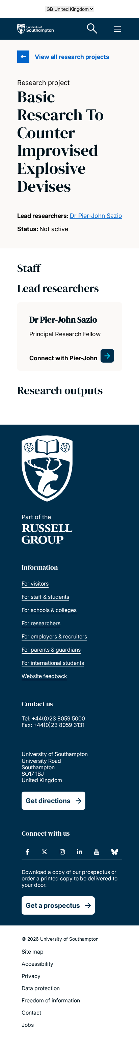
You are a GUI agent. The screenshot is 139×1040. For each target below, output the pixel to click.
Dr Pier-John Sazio (96, 215)
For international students (53, 662)
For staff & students (45, 596)
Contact (31, 1012)
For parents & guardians (51, 649)
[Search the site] (92, 28)
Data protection (41, 988)
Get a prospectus (53, 905)
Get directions (48, 801)
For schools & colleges (49, 610)
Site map (33, 951)
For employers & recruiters (54, 636)
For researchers (41, 623)
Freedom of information (51, 1000)
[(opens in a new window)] (27, 852)
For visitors (35, 583)
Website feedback (44, 676)
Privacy (31, 976)
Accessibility (37, 963)
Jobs (28, 1024)
